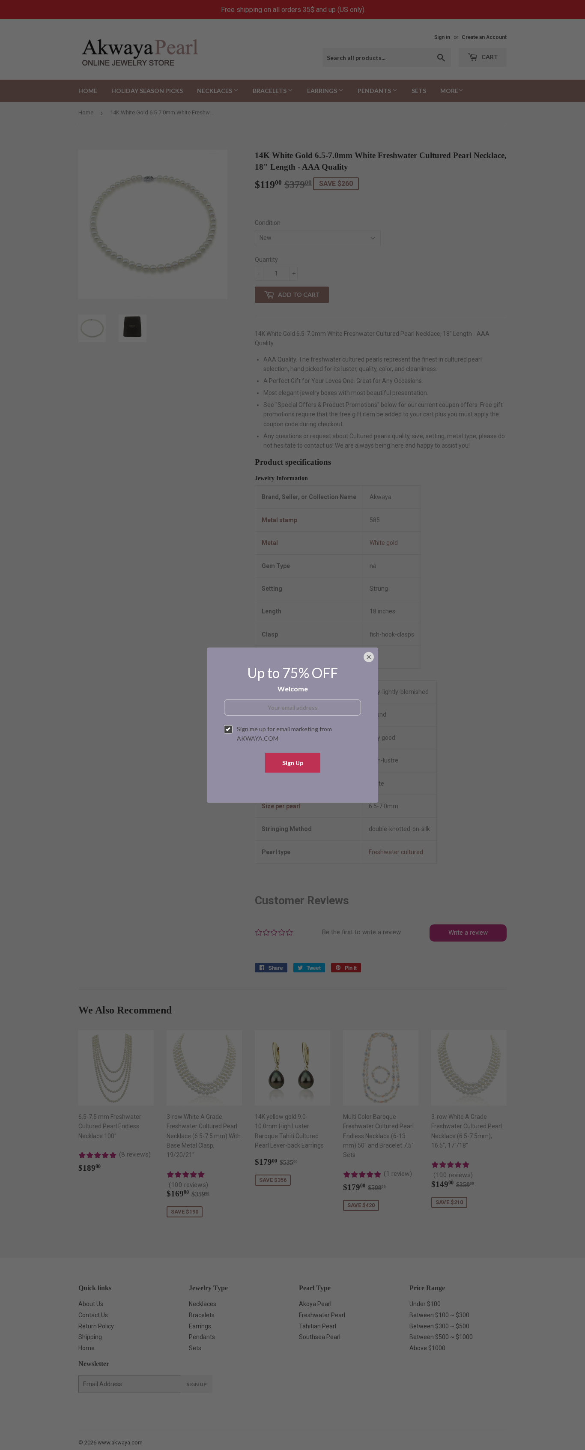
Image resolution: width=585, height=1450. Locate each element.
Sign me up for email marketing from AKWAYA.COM (284, 733)
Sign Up (292, 762)
